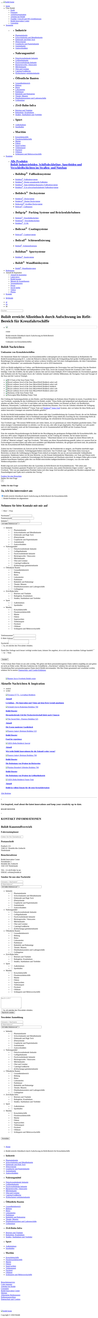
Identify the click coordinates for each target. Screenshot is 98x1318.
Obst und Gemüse (22, 69)
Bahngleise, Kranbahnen (24, 112)
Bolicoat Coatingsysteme (25, 235)
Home (8, 1147)
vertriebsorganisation (18, 15)
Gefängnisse (20, 100)
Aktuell (19, 275)
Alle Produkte (46, 164)
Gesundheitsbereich (22, 83)
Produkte (9, 156)
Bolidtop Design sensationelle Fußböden (31, 182)
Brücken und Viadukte (23, 110)
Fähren (18, 143)
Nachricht (4, 643)
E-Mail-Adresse (7, 638)
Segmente (9, 25)
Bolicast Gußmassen (23, 207)
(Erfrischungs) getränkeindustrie (27, 73)
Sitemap (4, 1293)
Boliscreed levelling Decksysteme (28, 204)
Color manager (6, 1284)
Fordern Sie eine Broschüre (11, 476)
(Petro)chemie (20, 42)
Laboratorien (20, 90)
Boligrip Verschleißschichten (27, 218)
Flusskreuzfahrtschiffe (23, 139)
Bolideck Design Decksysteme (27, 201)
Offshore (18, 152)
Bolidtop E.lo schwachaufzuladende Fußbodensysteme (36, 187)
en (7, 304)
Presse (13, 285)
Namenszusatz (6, 518)
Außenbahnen (20, 125)
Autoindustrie (20, 46)
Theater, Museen (21, 96)
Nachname (5, 516)
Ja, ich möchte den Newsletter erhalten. (18, 646)
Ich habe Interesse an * (10, 523)
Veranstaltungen (17, 283)
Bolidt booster (16, 279)
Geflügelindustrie (21, 60)
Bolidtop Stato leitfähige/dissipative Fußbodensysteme (36, 185)
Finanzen (14, 12)
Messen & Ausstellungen (20, 281)
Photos (13, 292)
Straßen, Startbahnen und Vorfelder (28, 115)
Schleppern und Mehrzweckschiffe (28, 154)
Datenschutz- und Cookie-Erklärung (32, 670)
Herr (5, 511)
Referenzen (10, 271)
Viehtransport (20, 148)
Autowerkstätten (21, 48)
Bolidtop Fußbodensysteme (26, 179)
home (8, 6)
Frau (11, 511)
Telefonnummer (7, 635)
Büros (17, 87)
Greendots (14, 23)
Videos (13, 290)
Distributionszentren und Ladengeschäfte (30, 98)
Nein (9, 653)
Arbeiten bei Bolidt (18, 17)
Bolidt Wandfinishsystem (25, 268)
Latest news (15, 277)
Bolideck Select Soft (51, 408)
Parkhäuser (19, 92)
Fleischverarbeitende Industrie (26, 58)
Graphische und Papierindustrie (27, 44)
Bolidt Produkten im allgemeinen (15, 498)
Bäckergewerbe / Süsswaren (26, 65)
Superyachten (20, 146)
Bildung (18, 85)
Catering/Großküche (23, 71)
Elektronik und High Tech (25, 40)
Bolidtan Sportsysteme (24, 257)
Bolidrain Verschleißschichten (27, 221)
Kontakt (9, 294)
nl (6, 302)
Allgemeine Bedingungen (10, 1295)
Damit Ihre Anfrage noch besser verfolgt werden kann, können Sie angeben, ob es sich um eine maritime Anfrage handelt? (47, 650)
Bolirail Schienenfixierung (26, 246)
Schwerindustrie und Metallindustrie (29, 37)
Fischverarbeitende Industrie (26, 63)
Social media (15, 288)
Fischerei (18, 150)
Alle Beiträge (6, 793)
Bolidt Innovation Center (20, 21)
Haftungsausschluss (8, 1297)
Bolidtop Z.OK (22, 223)
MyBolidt (9, 298)
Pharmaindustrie (21, 35)
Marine (18, 141)
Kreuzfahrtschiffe (21, 137)
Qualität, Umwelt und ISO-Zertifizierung (26, 19)
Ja (4, 653)
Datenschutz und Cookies (10, 1299)
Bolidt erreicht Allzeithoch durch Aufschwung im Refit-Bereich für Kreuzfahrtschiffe (35, 496)
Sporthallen (19, 127)
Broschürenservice (8, 1282)
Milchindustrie (20, 67)
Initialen (4, 521)
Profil (13, 10)
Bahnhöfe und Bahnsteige (25, 94)
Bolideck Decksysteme (24, 199)
